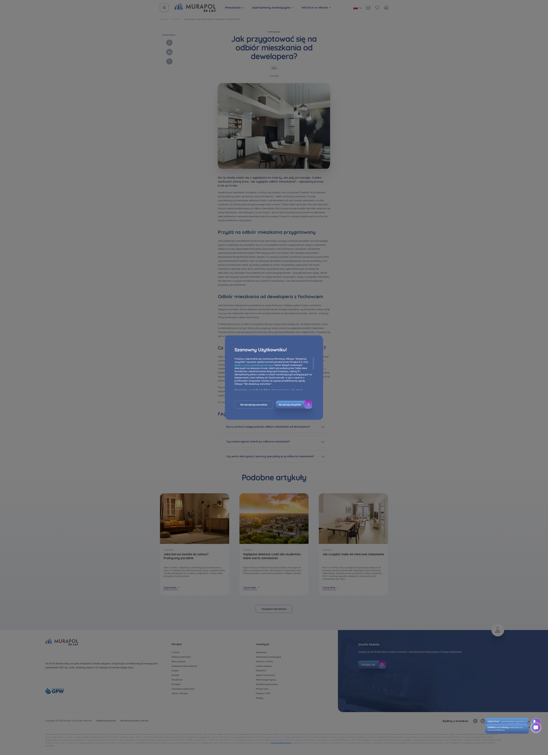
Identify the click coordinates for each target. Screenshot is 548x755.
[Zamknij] (526, 722)
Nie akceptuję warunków (253, 404)
